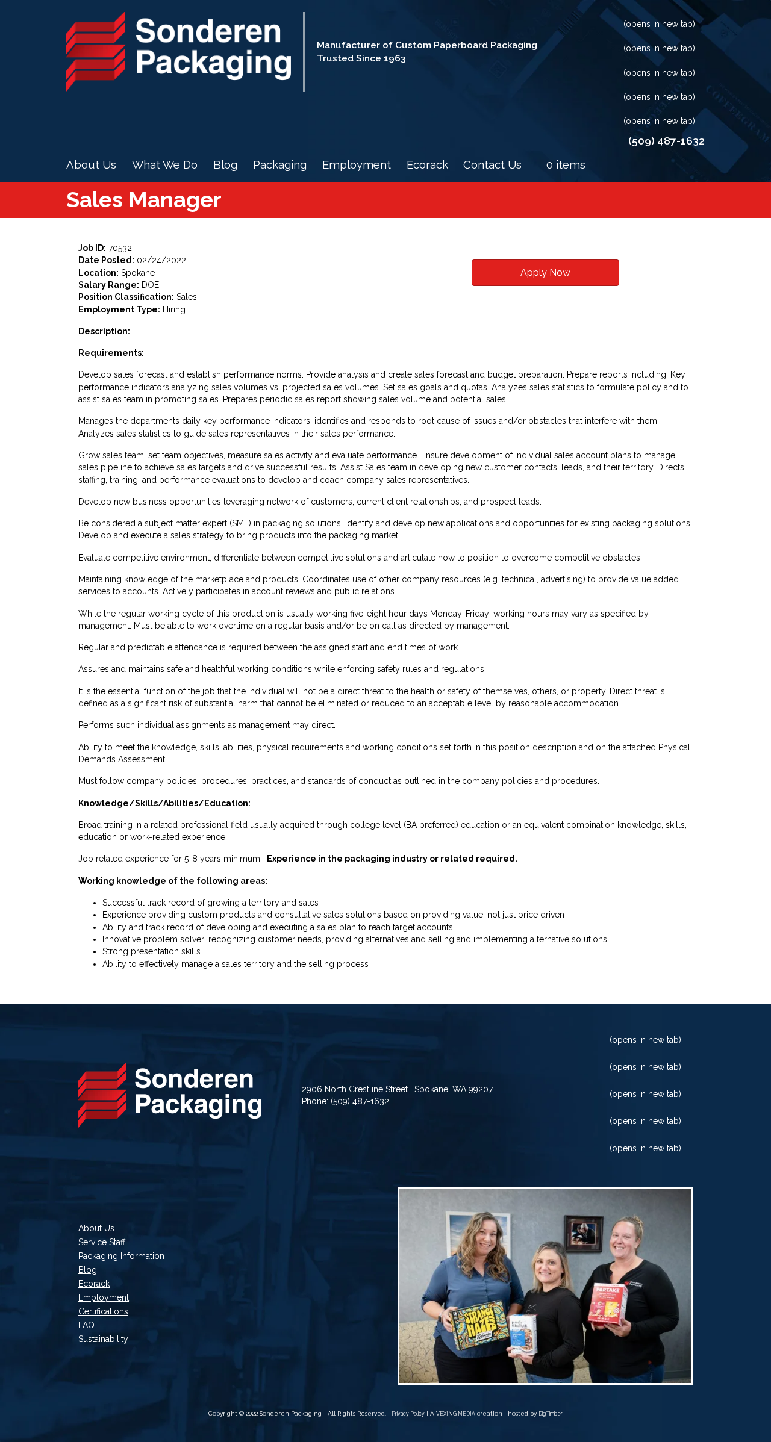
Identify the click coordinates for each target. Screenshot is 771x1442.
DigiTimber (550, 1414)
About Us (91, 164)
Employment (356, 164)
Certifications (103, 1311)
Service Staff (101, 1242)
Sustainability (103, 1339)
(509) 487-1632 (360, 1101)
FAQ (86, 1325)
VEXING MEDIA (455, 1414)
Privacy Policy (408, 1414)
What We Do (165, 164)
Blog (225, 164)
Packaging (280, 164)
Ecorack (427, 164)
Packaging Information (121, 1256)
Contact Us (492, 164)
